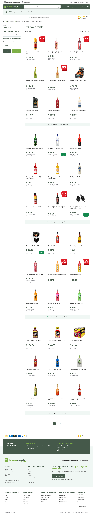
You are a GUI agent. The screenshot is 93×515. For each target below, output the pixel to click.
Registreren (77, 6)
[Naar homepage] (6, 11)
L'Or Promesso (26, 497)
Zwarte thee (25, 501)
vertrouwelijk (59, 479)
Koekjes (6, 499)
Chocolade (7, 497)
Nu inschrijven (59, 476)
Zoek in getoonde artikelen (11, 32)
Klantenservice (30, 443)
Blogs (71, 2)
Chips (6, 501)
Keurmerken (31, 482)
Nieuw (22, 12)
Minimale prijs (7, 38)
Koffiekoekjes (26, 503)
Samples (82, 2)
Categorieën (14, 12)
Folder (86, 2)
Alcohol (32, 21)
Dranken (18, 21)
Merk (6, 45)
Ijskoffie (24, 499)
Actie (27, 12)
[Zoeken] (58, 7)
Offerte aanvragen (81, 506)
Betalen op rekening (81, 504)
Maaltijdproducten (63, 501)
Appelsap (43, 503)
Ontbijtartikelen (62, 497)
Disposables (62, 495)
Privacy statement (76, 512)
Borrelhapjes (7, 503)
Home (4, 21)
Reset (16, 51)
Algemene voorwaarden (65, 512)
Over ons (30, 469)
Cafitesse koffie (26, 495)
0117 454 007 (30, 448)
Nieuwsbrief (76, 2)
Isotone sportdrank (45, 497)
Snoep (6, 495)
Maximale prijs (16, 38)
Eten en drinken (10, 21)
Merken (33, 12)
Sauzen (61, 499)
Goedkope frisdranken (46, 495)
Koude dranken (25, 21)
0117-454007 (7, 474)
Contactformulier (32, 477)
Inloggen (72, 6)
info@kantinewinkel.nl (9, 475)
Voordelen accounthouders (83, 501)
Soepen (61, 503)
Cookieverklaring (84, 512)
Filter (7, 51)
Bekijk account (64, 450)
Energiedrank (44, 499)
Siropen (42, 501)
